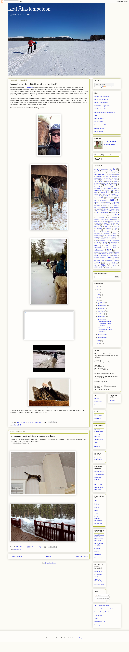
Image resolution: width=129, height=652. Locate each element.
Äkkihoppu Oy (98, 439)
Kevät (105, 196)
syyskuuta (101, 311)
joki (116, 180)
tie (97, 253)
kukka (115, 205)
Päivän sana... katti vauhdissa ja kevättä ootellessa (32, 435)
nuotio (98, 225)
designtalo (114, 171)
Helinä (117, 174)
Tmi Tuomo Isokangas (101, 605)
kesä (112, 190)
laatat (112, 209)
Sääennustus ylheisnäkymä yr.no (104, 112)
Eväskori (97, 504)
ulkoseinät (96, 257)
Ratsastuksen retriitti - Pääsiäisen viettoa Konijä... (105, 323)
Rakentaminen (111, 235)
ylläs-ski (114, 265)
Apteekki (97, 446)
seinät (98, 242)
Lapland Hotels (99, 584)
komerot (108, 202)
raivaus (115, 233)
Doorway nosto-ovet (100, 625)
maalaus (114, 217)
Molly (115, 219)
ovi (110, 226)
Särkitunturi (97, 247)
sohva (109, 243)
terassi (117, 252)
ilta (111, 180)
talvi (109, 249)
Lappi (104, 211)
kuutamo (116, 207)
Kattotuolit (97, 188)
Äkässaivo (107, 267)
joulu (100, 181)
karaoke (114, 187)
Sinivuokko (97, 243)
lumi (117, 214)
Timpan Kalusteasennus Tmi (103, 609)
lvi (108, 217)
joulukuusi (108, 181)
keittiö (115, 188)
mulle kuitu (110, 221)
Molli (111, 219)
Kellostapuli (97, 190)
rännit (118, 238)
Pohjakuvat (97, 402)
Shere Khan (114, 242)
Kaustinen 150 (107, 188)
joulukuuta (101, 303)
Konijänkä (116, 202)
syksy (114, 245)
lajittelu (117, 209)
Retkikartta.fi (98, 418)
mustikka (98, 223)
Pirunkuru (96, 231)
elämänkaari (102, 172)
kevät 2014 (115, 196)
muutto (105, 223)
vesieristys (97, 260)
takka (114, 247)
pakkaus (99, 228)
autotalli (96, 171)
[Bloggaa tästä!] (51, 422)
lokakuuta (101, 308)
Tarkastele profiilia (109, 144)
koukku (114, 204)
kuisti (104, 205)
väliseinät (114, 263)
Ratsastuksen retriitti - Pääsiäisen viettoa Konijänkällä (34, 84)
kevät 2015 (17, 425)
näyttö (103, 224)
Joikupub (97, 548)
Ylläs (95, 115)
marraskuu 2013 (98, 219)
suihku (115, 244)
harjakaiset (111, 174)
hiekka (107, 176)
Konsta (99, 204)
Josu (95, 181)
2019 (98, 289)
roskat (96, 238)
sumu (106, 245)
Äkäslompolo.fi (99, 128)
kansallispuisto (106, 186)
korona (106, 204)
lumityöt (101, 217)
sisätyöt (104, 243)
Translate (109, 87)
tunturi (96, 255)
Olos (95, 226)
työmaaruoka (105, 255)
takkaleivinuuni (99, 250)
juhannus (96, 183)
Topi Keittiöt (98, 615)
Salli (97, 240)
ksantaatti (97, 205)
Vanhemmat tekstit (81, 556)
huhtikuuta (101, 319)
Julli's (96, 513)
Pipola (96, 510)
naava (112, 223)
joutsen (115, 181)
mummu (117, 221)
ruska (112, 239)
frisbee (109, 172)
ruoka (107, 238)
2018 (98, 292)
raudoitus (106, 237)
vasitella (104, 259)
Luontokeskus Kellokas (101, 125)
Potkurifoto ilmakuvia (101, 99)
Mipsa (106, 219)
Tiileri (96, 618)
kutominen (102, 207)
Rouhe (96, 507)
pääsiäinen (106, 233)
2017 (98, 295)
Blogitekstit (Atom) (50, 563)
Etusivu (48, 556)
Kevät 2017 (109, 198)
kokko (102, 202)
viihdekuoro (109, 260)
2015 (98, 300)
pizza (103, 231)
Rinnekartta (98, 415)
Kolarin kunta (98, 131)
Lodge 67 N (98, 571)
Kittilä (96, 202)
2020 (98, 286)
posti (116, 231)
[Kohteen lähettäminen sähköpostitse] (49, 422)
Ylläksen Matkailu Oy (98, 580)
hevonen (99, 176)
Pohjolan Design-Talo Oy (102, 612)
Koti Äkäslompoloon (29, 8)
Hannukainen (99, 174)
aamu (96, 169)
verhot (116, 259)
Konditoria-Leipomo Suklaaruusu (98, 479)
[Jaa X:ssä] (52, 422)
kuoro (95, 207)
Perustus (97, 405)
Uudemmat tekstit (16, 556)
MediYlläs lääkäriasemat (98, 430)
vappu (116, 257)
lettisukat (104, 215)
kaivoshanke (110, 185)
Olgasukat (115, 224)
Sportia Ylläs (98, 484)
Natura (117, 223)
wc (95, 265)
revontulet (114, 237)
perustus (97, 230)
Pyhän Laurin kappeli (101, 102)
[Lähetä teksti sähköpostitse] (45, 422)
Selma (105, 242)
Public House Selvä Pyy (98, 544)
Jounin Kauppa (99, 474)
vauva (110, 259)
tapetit (104, 252)
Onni (100, 226)
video (103, 260)
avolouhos (105, 171)
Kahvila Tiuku (98, 523)
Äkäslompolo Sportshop (98, 488)
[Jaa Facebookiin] (54, 422)
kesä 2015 (105, 192)
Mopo (104, 221)
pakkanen (116, 226)
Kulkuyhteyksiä (99, 118)
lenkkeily (96, 215)
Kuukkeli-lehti (98, 122)
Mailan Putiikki (99, 471)
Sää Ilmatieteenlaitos (101, 109)
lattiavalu (117, 210)
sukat (96, 246)
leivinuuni (114, 212)
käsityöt (106, 209)
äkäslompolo (98, 267)
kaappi (115, 183)
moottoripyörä (97, 221)
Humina (115, 178)
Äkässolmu (97, 501)
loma (111, 215)
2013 (98, 343)
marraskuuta (102, 305)
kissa (111, 200)
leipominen (104, 212)
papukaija (108, 228)
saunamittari (116, 240)
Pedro (115, 228)
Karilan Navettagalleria (101, 106)
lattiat (110, 211)
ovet (106, 226)
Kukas (109, 205)
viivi (98, 262)
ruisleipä (102, 238)
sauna (109, 240)
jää (111, 183)
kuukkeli (110, 207)
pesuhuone (107, 230)
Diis (95, 172)
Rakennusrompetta (99, 235)
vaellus (103, 257)
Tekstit (99, 595)
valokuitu (109, 257)
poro (108, 232)
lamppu (98, 210)
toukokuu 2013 (105, 254)
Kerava (106, 190)
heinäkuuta (102, 316)
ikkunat (96, 180)
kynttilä (99, 209)
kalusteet (97, 187)
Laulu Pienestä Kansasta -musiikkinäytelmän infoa (99, 537)
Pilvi (115, 230)
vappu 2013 (97, 259)
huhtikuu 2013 (97, 178)
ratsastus (97, 237)
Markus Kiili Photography (102, 96)
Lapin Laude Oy (99, 621)
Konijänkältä (29, 87)
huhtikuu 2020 (107, 178)
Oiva (108, 225)
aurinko (112, 169)
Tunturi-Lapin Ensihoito (98, 435)
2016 (98, 297)
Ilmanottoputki (104, 179)
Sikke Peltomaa (111, 141)
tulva (115, 254)
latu (97, 212)
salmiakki (102, 240)
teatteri (111, 252)
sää (107, 247)
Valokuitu (112, 400)
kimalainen (103, 200)
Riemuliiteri (97, 558)
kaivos (96, 185)
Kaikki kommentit (102, 598)
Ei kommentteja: (37, 422)
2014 (98, 341)
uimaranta (114, 255)
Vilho (107, 263)
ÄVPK (96, 443)
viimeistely (116, 260)
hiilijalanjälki (114, 176)
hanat (115, 172)
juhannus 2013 (104, 183)
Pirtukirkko (97, 554)
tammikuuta (102, 337)
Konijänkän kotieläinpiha (98, 458)
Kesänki (104, 194)
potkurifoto (97, 233)
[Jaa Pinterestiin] (56, 422)
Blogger (81, 638)
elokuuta (101, 314)
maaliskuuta (102, 334)
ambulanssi (104, 169)
